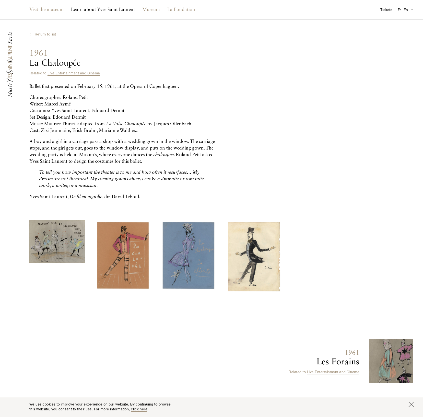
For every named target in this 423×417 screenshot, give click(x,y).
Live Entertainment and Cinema (73, 73)
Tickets (386, 10)
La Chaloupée (55, 58)
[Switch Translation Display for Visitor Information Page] (412, 9)
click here (139, 409)
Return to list (45, 34)
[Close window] (411, 404)
